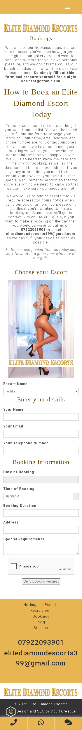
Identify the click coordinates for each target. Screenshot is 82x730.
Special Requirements (23, 539)
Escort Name (15, 384)
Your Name (13, 409)
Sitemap (41, 628)
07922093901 (41, 642)
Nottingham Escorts (41, 605)
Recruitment (41, 610)
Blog (41, 622)
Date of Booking (18, 472)
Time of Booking (19, 489)
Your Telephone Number (25, 443)
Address (11, 522)
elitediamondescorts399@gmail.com (41, 658)
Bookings (41, 616)
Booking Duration (19, 506)
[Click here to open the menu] (67, 7)
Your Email (13, 426)
